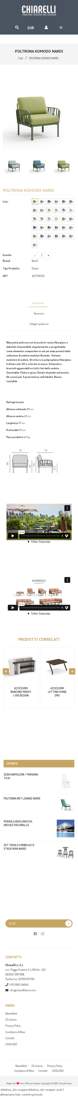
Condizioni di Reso (15, 1032)
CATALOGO (11, 1044)
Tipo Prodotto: (11, 268)
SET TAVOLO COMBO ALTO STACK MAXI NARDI (19, 846)
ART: (5, 276)
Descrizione (38, 303)
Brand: (7, 261)
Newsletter (11, 1013)
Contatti (10, 1038)
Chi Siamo (11, 1019)
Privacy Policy (13, 1025)
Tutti (20, 58)
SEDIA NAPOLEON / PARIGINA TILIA (21, 776)
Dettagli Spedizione (39, 323)
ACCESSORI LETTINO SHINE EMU (57, 691)
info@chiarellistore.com (23, 990)
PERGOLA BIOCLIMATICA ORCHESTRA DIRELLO (18, 823)
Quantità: (7, 254)
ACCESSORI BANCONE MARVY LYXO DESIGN (21, 691)
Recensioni (39, 313)
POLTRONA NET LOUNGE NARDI (22, 798)
